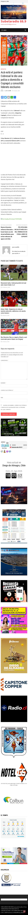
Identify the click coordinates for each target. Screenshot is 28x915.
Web (2, 397)
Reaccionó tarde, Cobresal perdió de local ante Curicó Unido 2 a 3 (13, 284)
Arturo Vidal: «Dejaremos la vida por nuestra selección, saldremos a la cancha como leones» (13, 311)
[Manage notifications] (24, 911)
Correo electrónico (7, 390)
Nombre (3, 383)
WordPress (17, 912)
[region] (14, 159)
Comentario (5, 360)
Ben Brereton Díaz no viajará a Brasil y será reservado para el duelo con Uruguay (14, 338)
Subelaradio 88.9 (13, 21)
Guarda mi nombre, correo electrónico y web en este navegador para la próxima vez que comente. (14, 407)
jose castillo (8, 90)
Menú (4, 30)
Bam (22, 912)
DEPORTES (3, 69)
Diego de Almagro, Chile (14, 464)
